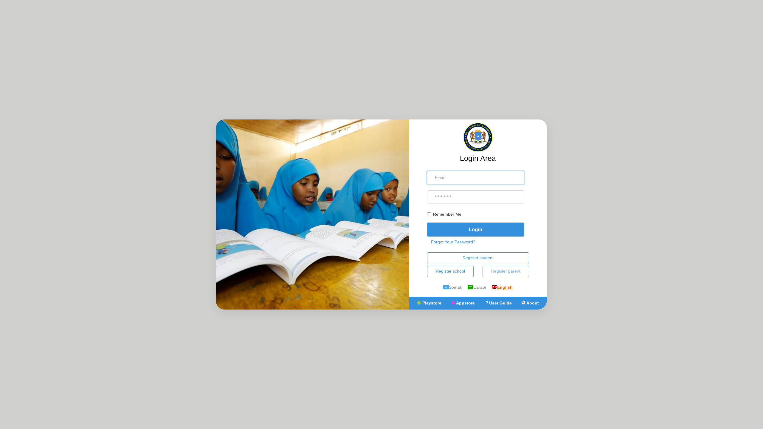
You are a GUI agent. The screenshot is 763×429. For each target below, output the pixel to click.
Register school (450, 271)
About (532, 303)
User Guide (500, 303)
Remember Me (447, 214)
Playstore (431, 303)
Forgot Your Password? (453, 242)
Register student (478, 257)
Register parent (505, 271)
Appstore (465, 303)
